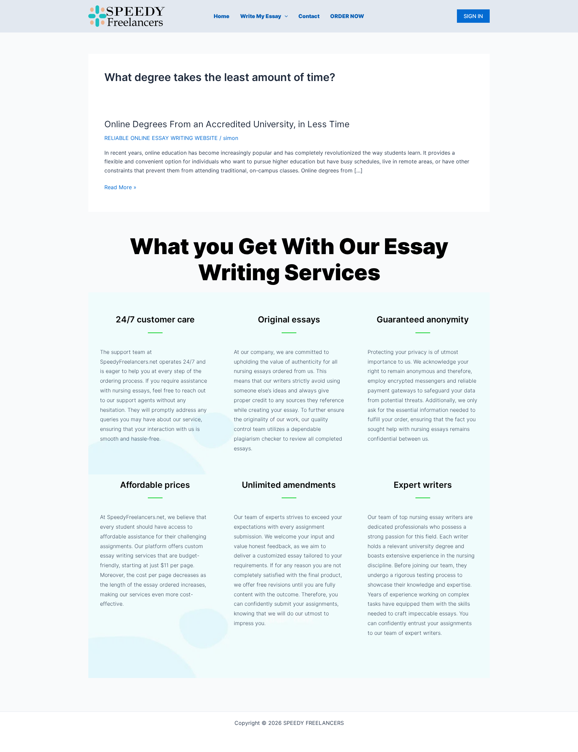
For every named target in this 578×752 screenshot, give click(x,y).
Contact (308, 16)
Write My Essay (260, 16)
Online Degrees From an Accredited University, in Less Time (227, 124)
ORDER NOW (347, 16)
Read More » (120, 187)
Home (221, 16)
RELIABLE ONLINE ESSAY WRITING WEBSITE (161, 138)
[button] (284, 16)
